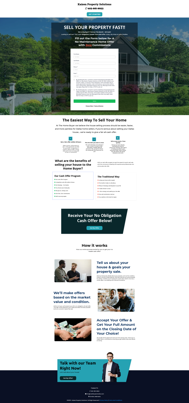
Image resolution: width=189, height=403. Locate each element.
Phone (76, 67)
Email (75, 73)
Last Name (76, 60)
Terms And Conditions (115, 400)
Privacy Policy (104, 400)
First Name (76, 54)
